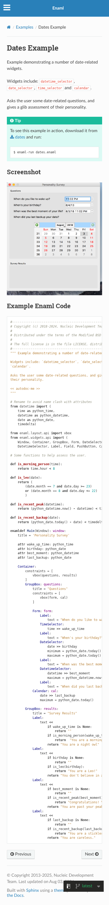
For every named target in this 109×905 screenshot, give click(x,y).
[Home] (9, 27)
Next (90, 854)
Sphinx (32, 890)
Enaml (58, 8)
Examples (24, 27)
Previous (22, 854)
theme (60, 890)
